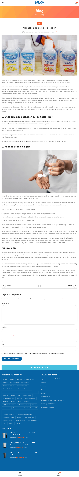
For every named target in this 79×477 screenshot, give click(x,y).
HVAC (19, 402)
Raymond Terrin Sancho (32, 32)
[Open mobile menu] (3, 3)
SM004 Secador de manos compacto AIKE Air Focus (23, 454)
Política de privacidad (47, 407)
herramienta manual (30, 398)
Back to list (39, 286)
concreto (5, 392)
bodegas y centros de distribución (19, 383)
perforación (14, 411)
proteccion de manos (8, 417)
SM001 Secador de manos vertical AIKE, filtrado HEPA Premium (22, 434)
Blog (42, 390)
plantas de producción (9, 414)
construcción (33, 392)
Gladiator (19, 398)
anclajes (19, 379)
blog (42, 15)
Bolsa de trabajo (45, 397)
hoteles (13, 402)
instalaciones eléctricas (9, 405)
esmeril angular (27, 395)
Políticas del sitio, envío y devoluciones (52, 400)
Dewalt (13, 395)
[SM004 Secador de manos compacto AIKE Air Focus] (5, 455)
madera (34, 405)
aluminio (12, 379)
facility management (8, 398)
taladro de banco (20, 421)
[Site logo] (39, 3)
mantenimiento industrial (30, 408)
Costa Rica (5, 395)
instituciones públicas (23, 405)
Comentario (6, 303)
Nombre (5, 327)
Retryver (19, 417)
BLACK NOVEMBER (29, 379)
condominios (14, 392)
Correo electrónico (8, 336)
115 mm (5, 379)
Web (3, 344)
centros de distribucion (9, 389)
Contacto (43, 393)
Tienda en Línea (24, 141)
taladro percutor (32, 421)
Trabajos (43, 386)
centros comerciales (22, 386)
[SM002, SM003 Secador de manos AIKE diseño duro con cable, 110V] (5, 445)
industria (26, 402)
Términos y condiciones (48, 404)
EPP (19, 395)
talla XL (18, 424)
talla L (4, 424)
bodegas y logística (8, 386)
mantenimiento (17, 408)
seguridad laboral (8, 421)
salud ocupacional (29, 417)
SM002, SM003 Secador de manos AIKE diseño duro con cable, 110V (22, 444)
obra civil (5, 411)
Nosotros (43, 383)
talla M (11, 424)
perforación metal (24, 411)
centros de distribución (24, 389)
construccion (23, 392)
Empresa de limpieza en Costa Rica (51, 379)
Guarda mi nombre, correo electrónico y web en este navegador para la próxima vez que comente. (34, 353)
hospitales (5, 402)
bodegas (5, 383)
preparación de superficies (25, 414)
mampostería (6, 408)
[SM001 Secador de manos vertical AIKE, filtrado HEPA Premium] (5, 435)
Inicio (37, 15)
